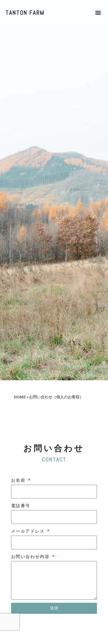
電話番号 (20, 505)
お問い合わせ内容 (31, 556)
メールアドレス (29, 531)
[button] (97, 12)
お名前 (19, 480)
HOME (20, 396)
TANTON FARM (25, 12)
